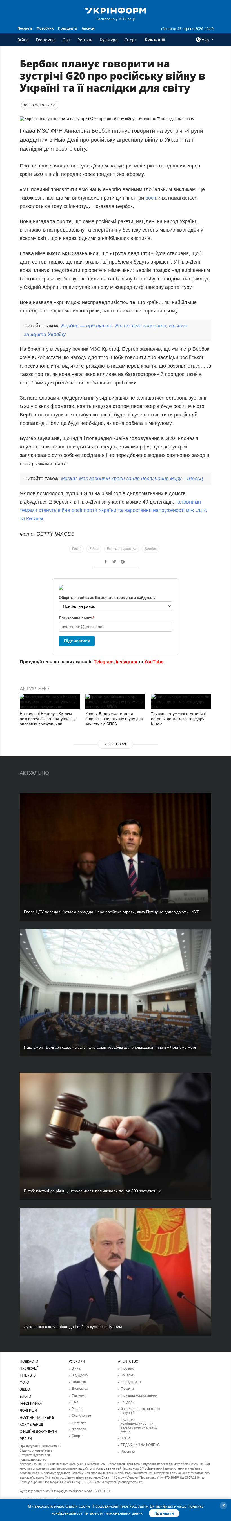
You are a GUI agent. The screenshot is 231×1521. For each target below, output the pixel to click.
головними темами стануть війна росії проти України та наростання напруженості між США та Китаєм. (113, 510)
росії (150, 198)
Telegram (104, 661)
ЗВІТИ (125, 1438)
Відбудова (80, 1375)
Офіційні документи (38, 1432)
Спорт (131, 39)
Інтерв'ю (28, 1375)
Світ (67, 39)
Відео (25, 1389)
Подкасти (29, 1361)
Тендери (127, 1402)
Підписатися (77, 640)
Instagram (126, 661)
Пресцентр (67, 28)
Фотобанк (45, 28)
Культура (109, 39)
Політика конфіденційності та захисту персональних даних (139, 1425)
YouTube (153, 661)
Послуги (24, 28)
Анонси (88, 28)
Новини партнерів (37, 1418)
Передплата (131, 1382)
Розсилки (128, 1452)
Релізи (26, 1439)
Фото (24, 1382)
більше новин (115, 744)
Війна (23, 39)
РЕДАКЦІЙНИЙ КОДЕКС (140, 1445)
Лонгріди (28, 1411)
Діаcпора (79, 1429)
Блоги (25, 1396)
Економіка (46, 39)
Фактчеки (79, 1395)
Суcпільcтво (81, 1416)
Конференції (31, 1425)
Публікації (29, 1368)
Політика (79, 1382)
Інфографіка (31, 1404)
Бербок (150, 549)
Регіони (85, 39)
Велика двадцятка (121, 549)
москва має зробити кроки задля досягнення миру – (132, 478)
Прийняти (164, 1513)
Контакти (128, 1375)
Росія (76, 549)
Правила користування (139, 1395)
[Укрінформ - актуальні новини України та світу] (115, 10)
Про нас (127, 1368)
